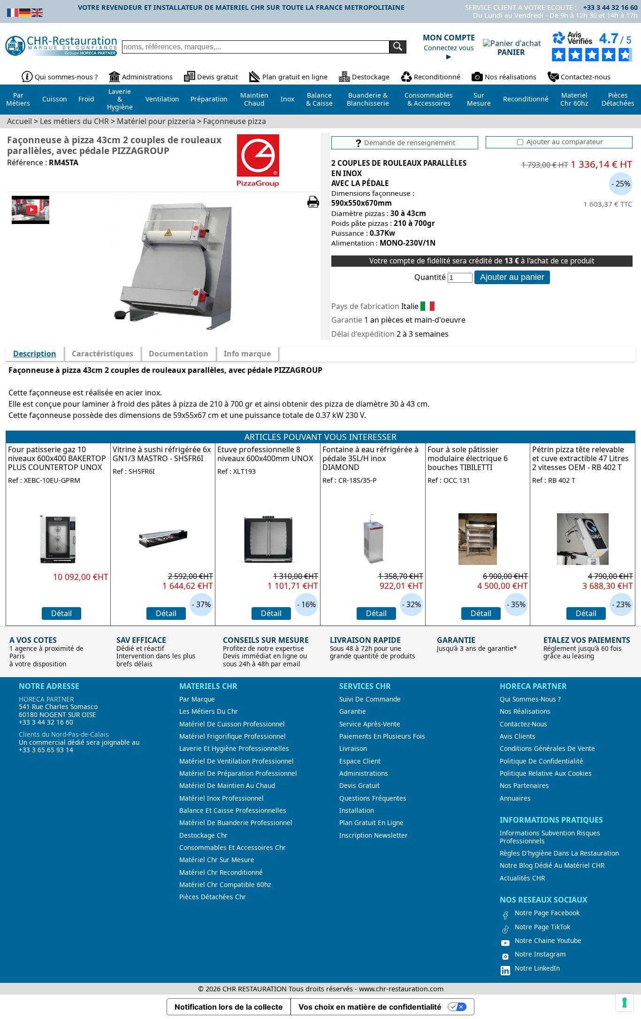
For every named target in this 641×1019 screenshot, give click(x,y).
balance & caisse (319, 99)
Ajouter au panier (512, 277)
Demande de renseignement (408, 142)
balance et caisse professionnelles (232, 810)
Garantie (352, 711)
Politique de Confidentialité (541, 761)
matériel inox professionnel (221, 798)
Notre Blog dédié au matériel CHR (552, 865)
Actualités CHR (522, 878)
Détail (61, 613)
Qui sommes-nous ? (66, 76)
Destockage (370, 76)
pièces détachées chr (212, 897)
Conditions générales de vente (547, 748)
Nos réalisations (510, 76)
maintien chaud (254, 99)
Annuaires (515, 798)
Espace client (360, 761)
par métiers (18, 99)
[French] (13, 12)
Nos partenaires (524, 785)
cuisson (54, 98)
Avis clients (517, 736)
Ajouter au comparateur (564, 142)
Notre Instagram (540, 954)
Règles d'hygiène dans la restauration (559, 853)
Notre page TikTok (542, 927)
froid (86, 98)
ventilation (162, 98)
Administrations (147, 76)
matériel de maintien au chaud (227, 785)
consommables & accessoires (428, 99)
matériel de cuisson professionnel (232, 724)
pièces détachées (618, 99)
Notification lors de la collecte (229, 1006)
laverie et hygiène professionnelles (234, 748)
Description (34, 353)
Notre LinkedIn (537, 968)
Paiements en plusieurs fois (382, 736)
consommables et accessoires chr (232, 847)
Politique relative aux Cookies (546, 773)
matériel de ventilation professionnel (236, 761)
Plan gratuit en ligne (295, 76)
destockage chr (203, 835)
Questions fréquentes (372, 798)
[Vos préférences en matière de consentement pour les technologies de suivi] (624, 1002)
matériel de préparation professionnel (238, 773)
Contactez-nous (585, 76)
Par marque (197, 699)
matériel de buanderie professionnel (235, 822)
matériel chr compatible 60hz (225, 884)
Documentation (178, 353)
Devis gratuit (217, 76)
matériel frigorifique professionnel (232, 736)
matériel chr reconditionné (221, 872)
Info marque (247, 353)
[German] (25, 12)
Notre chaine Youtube (548, 940)
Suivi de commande (370, 699)
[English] (37, 12)
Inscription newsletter (373, 835)
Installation (356, 810)
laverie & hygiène (120, 99)
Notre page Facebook (547, 913)
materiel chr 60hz (574, 99)
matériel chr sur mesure (216, 860)
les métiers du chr (208, 711)
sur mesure (479, 99)
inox (287, 98)
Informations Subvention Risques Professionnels (550, 837)
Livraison (353, 748)
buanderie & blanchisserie (368, 99)
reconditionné (526, 98)
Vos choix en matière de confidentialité (370, 1006)
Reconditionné (437, 76)
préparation (209, 98)
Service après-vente (369, 724)
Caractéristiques (102, 353)
